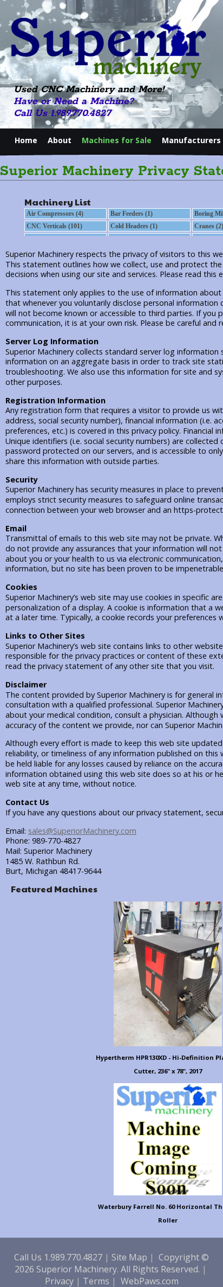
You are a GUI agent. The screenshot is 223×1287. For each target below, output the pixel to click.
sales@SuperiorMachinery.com (82, 831)
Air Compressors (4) (55, 213)
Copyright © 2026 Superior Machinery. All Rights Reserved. (112, 1263)
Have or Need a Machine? (74, 101)
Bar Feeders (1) (131, 213)
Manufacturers (191, 140)
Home (26, 140)
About (59, 140)
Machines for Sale (117, 140)
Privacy (59, 1281)
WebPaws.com (150, 1281)
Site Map (129, 1257)
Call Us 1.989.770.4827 (62, 113)
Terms (96, 1281)
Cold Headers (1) (134, 226)
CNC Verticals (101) (54, 226)
